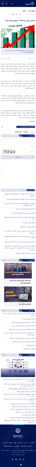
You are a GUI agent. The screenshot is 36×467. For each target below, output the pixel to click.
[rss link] (12, 459)
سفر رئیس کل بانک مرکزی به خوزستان (25, 253)
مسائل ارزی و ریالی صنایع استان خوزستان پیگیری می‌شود (20, 199)
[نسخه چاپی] (13, 14)
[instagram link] (16, 459)
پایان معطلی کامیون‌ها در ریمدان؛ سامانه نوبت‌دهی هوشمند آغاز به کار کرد (19, 421)
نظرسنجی (16, 446)
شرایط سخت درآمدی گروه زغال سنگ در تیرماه (23, 406)
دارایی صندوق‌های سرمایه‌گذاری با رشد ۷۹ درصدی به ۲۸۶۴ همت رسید (19, 395)
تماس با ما (31, 443)
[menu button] (2, 3)
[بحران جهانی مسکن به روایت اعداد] (18, 367)
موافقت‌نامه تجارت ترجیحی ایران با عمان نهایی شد (22, 404)
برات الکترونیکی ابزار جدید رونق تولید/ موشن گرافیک (21, 329)
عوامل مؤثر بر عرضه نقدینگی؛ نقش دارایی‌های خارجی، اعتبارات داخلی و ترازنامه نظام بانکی (19, 385)
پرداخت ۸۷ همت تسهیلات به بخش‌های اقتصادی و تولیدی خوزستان (19, 195)
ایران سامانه (14, 454)
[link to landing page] (25, 3)
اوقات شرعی (23, 446)
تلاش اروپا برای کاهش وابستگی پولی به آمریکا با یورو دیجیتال (19, 242)
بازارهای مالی (32, 11)
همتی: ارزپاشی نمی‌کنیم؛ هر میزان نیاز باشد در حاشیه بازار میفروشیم (19, 232)
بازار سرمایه (18, 132)
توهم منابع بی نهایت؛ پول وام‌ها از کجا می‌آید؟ (23, 213)
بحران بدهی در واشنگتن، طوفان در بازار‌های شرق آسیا (21, 389)
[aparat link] (20, 459)
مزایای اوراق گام (30, 345)
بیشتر (3, 260)
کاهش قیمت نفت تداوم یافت (27, 227)
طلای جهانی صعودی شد (28, 223)
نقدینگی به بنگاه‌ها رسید (25, 304)
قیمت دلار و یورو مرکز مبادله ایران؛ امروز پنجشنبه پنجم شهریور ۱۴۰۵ (19, 237)
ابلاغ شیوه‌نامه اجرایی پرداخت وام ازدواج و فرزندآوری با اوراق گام (19, 218)
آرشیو (15, 443)
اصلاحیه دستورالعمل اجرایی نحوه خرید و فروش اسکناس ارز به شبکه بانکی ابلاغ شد (19, 204)
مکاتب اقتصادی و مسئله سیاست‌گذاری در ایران (23, 326)
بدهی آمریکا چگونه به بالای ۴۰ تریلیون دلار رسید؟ (22, 409)
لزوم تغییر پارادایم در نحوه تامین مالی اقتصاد (23, 342)
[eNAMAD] (18, 465)
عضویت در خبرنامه (7, 443)
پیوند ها (20, 443)
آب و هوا (30, 446)
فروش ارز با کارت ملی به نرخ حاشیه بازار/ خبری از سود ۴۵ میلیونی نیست (19, 380)
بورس (25, 132)
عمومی (23, 11)
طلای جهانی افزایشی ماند (28, 415)
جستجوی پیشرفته (8, 446)
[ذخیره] (16, 14)
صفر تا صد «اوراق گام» (28, 349)
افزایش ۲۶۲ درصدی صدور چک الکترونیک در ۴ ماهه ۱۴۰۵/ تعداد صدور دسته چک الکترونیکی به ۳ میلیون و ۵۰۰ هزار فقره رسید (19, 248)
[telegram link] (23, 459)
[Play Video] (18, 271)
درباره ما (26, 443)
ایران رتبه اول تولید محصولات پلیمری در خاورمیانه (22, 418)
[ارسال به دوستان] (20, 14)
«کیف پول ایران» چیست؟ (28, 319)
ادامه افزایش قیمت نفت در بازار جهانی (24, 412)
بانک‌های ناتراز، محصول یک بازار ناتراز (25, 209)
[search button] (6, 3)
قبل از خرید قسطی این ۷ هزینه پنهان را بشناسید (22, 322)
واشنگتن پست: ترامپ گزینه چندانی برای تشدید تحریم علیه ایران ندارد (19, 400)
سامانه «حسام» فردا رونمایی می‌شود (25, 391)
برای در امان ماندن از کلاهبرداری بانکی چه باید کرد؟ (21, 338)
